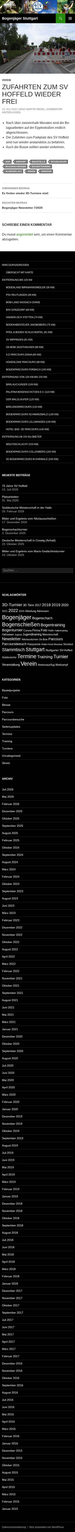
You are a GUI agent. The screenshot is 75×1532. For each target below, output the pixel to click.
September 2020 (12, 1051)
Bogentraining (41, 166)
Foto (44, 630)
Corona (27, 630)
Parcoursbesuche (13, 719)
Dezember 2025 (12, 811)
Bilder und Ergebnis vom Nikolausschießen (29, 518)
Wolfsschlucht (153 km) (22, 444)
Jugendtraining (32, 634)
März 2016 (9, 1428)
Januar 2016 (10, 1443)
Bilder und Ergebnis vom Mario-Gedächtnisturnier (33, 551)
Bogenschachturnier (14, 529)
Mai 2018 (8, 1254)
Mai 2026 (8, 796)
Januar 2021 (10, 1029)
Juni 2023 (8, 905)
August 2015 (10, 1472)
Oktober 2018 (10, 1218)
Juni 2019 (8, 1160)
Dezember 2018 (12, 1203)
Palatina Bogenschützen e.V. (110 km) (30, 392)
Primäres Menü (70, 18)
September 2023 (12, 891)
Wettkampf (61, 664)
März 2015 (9, 1494)
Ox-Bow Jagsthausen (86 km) (24, 347)
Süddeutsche (9, 657)
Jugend (18, 634)
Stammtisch (13, 649)
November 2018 (12, 1210)
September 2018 (12, 1225)
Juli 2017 (7, 1319)
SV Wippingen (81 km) (19, 339)
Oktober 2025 (10, 818)
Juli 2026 (7, 789)
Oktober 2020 (10, 1043)
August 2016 (10, 1392)
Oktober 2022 (10, 942)
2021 (5, 611)
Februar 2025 (10, 840)
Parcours (55, 639)
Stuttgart (35, 649)
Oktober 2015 (10, 1465)
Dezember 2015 (12, 1450)
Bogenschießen (15, 166)
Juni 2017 (8, 1327)
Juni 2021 (8, 1007)
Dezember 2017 (12, 1290)
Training (45, 656)
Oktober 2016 (10, 1378)
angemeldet (24, 234)
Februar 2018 (10, 1276)
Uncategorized (11, 755)
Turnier (60, 656)
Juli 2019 (7, 1152)
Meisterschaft (50, 634)
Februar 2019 (10, 1189)
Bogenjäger (59, 161)
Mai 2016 (8, 1414)
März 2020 (9, 1094)
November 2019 (12, 1123)
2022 (13, 610)
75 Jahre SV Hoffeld (14, 485)
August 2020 (10, 1058)
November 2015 (12, 1458)
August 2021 (10, 1000)
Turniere (7, 748)
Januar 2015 (10, 1508)
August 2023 (10, 898)
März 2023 (9, 913)
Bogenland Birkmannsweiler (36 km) (30, 287)
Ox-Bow (43, 639)
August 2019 (10, 1145)
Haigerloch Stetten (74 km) (24, 317)
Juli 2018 (7, 1240)
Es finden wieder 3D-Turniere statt (25, 191)
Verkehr (46, 171)
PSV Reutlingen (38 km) (21, 294)
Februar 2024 (10, 876)
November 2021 (12, 978)
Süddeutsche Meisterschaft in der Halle (27, 507)
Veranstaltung (11, 664)
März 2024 (9, 869)
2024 (21, 611)
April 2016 (8, 1421)
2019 (56, 605)
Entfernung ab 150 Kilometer (22, 436)
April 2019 (8, 1174)
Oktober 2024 (10, 847)
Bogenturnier (12, 630)
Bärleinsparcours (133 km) (24, 407)
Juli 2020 (7, 1065)
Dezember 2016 (12, 1363)
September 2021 (12, 992)
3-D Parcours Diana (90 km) (23, 354)
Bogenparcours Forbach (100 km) (28, 369)
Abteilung (30, 611)
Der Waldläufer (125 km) (22, 399)
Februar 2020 (10, 1101)
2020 (7, 161)
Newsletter (11, 639)
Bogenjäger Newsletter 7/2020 (22, 205)
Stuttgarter (52, 650)
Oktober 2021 (10, 985)
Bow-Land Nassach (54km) (23, 302)
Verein (6, 80)
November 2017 (12, 1298)
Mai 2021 (8, 1014)
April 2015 (8, 1487)
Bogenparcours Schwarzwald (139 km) (32, 414)
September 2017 (12, 1312)
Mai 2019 (8, 1167)
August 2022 (10, 949)
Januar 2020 (10, 1109)
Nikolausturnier (30, 639)
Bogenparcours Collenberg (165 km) (31, 451)
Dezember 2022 (12, 927)
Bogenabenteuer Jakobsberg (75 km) (30, 324)
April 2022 (8, 956)
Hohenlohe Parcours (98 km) (25, 362)
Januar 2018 (10, 1283)
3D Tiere (28, 605)
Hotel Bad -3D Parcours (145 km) (27, 429)
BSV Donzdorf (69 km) (20, 309)
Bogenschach (42, 618)
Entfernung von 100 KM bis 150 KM (24, 377)
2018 (46, 605)
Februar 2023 (10, 920)
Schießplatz (13, 171)
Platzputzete (34, 644)
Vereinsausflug (46, 664)
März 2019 (9, 1181)
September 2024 (12, 854)
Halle (51, 630)
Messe (6, 704)
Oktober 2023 (10, 883)
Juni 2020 (8, 1072)
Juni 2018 (8, 1247)
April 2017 (8, 1341)
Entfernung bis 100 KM (17, 280)
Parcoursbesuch (14, 644)
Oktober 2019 (10, 1131)
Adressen (43, 611)
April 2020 (8, 1087)
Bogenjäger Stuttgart (20, 18)
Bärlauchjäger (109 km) (22, 384)
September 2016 (12, 1385)
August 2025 (10, 833)
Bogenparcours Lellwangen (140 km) (31, 421)
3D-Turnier (12, 604)
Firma (36, 630)
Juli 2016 (7, 1399)
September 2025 (12, 825)
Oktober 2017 (10, 1305)
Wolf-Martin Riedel (32, 109)
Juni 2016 (8, 1407)
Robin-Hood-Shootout (51, 644)
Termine (26, 656)
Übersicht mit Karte (19, 272)
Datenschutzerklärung (14, 1527)
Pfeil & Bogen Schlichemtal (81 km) (29, 332)
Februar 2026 (10, 804)
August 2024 (10, 862)
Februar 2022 (10, 971)
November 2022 (12, 934)
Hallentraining (61, 630)
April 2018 (8, 1261)
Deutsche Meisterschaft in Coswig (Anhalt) (29, 540)
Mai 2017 (8, 1334)
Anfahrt (21, 161)
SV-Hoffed (66, 650)
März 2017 (9, 1349)
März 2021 (9, 1022)
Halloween (8, 634)
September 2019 (12, 1138)
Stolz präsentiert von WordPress (46, 1527)
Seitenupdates (11, 726)
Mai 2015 (8, 1479)
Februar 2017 (10, 1356)
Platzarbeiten (10, 496)
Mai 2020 (8, 1080)
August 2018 (10, 1232)
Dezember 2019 (12, 1116)
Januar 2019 (10, 1196)
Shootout (68, 644)
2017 (38, 605)
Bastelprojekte (11, 690)
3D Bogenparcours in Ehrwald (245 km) (32, 459)
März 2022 (9, 963)
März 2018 (9, 1269)
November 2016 (12, 1370)
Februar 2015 (10, 1501)
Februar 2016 (10, 1436)
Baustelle (38, 161)
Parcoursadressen (15, 265)
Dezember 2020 (12, 1036)
